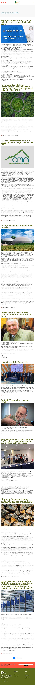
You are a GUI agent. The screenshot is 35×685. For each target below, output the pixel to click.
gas (6, 492)
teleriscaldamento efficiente (10, 488)
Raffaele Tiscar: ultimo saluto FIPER (15, 401)
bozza (9, 258)
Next (20, 658)
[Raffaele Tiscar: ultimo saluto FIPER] (17, 414)
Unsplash (13, 650)
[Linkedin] (3, 2)
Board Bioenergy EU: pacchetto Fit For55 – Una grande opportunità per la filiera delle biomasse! (17, 441)
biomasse (21, 487)
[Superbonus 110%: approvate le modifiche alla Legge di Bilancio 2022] (17, 34)
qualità (4, 489)
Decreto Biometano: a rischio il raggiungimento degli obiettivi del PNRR (17, 142)
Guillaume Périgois (8, 650)
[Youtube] (5, 2)
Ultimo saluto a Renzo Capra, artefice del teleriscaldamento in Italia (16, 314)
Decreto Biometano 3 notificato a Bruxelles (16, 226)
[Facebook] (1, 2)
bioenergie (11, 494)
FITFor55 (11, 477)
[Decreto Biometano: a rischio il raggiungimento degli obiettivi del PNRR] (17, 156)
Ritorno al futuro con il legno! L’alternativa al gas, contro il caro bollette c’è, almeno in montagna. (17, 501)
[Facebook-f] (2, 681)
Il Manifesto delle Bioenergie (14, 362)
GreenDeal (9, 474)
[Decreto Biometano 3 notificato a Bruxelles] (17, 239)
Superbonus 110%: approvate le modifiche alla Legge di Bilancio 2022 (16, 22)
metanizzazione (24, 490)
